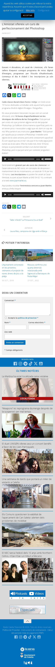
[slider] (48, 159)
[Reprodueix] (5, 159)
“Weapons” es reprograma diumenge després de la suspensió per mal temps (27, 410)
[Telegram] (25, 364)
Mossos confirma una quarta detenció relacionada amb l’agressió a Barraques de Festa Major (39, 270)
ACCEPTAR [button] (27, 15)
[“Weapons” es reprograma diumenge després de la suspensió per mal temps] (27, 425)
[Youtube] (41, 364)
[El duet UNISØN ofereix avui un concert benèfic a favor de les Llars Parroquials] (27, 461)
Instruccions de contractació (33, 630)
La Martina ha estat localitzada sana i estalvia (25, 376)
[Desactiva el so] (42, 159)
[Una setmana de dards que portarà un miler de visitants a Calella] (27, 496)
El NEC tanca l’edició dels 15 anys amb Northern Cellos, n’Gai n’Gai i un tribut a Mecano (27, 554)
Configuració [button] (43, 10)
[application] (27, 159)
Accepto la (22, 318)
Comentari (10, 300)
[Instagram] (20, 364)
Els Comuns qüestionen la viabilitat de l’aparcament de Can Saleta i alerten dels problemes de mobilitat (23, 517)
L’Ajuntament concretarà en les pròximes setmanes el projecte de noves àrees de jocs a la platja (12, 270)
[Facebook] (15, 364)
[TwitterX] (36, 364)
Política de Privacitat (11, 630)
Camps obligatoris (13, 350)
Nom (7, 322)
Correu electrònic (36, 322)
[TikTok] (31, 364)
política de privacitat (27, 318)
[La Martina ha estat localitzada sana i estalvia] (27, 390)
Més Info (30, 10)
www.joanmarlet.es (18, 180)
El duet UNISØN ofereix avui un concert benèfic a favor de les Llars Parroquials (27, 445)
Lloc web (8, 332)
